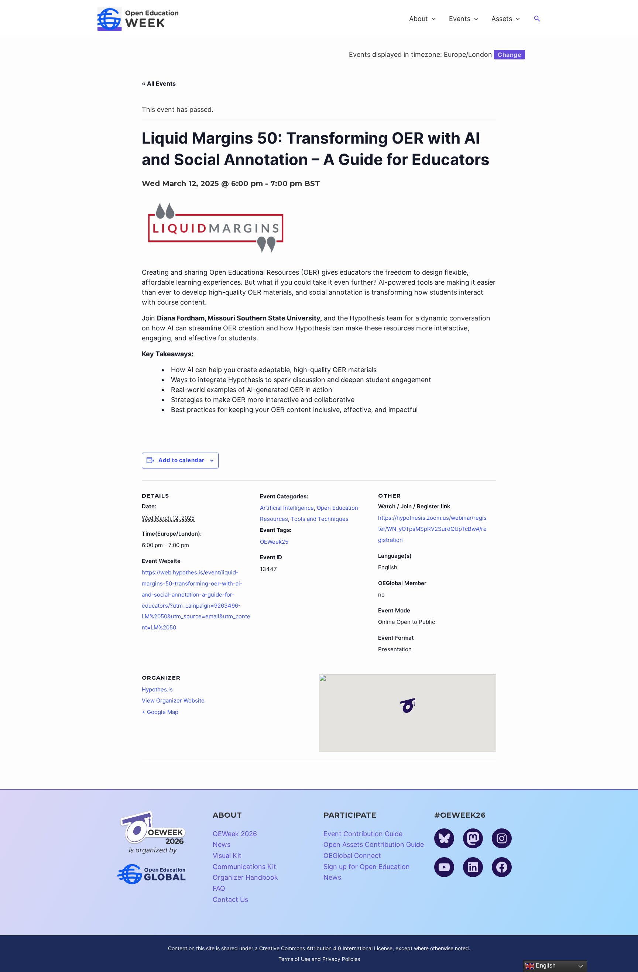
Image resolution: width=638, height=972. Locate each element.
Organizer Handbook (245, 877)
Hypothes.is (157, 689)
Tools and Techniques (320, 518)
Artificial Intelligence (287, 507)
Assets (501, 19)
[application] (432, 19)
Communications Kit (244, 866)
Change (509, 54)
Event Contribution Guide (362, 834)
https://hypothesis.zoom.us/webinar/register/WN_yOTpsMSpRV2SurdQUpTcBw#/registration (432, 528)
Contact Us (230, 899)
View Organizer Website (173, 700)
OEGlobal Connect (352, 855)
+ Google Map (160, 711)
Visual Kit (227, 855)
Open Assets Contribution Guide (373, 844)
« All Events (159, 83)
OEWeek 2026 (235, 834)
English (545, 965)
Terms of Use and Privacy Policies (319, 959)
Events (459, 19)
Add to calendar (181, 460)
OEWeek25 (274, 541)
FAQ (219, 888)
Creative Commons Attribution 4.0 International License (325, 948)
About (418, 19)
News (221, 844)
